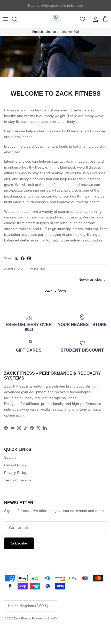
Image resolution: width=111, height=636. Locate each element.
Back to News (55, 290)
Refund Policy (15, 465)
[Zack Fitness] (55, 19)
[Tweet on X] (16, 258)
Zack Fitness (22, 618)
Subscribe (19, 543)
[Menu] (5, 19)
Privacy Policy (15, 473)
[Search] (17, 19)
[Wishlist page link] (82, 19)
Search (10, 457)
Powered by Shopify (44, 618)
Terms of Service (17, 480)
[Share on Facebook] (23, 258)
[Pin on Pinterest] (29, 258)
